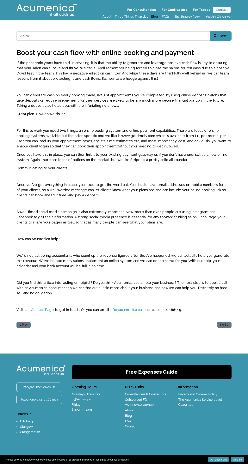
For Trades (201, 10)
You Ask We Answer (219, 16)
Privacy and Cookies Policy (197, 394)
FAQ (128, 421)
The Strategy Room (187, 16)
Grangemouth (30, 432)
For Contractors (174, 10)
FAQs (166, 16)
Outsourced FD (136, 400)
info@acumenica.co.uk (128, 310)
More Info (238, 459)
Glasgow (26, 427)
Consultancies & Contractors (145, 394)
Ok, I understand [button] (218, 459)
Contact (222, 10)
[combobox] (124, 36)
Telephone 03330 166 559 (39, 399)
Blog (154, 16)
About (106, 16)
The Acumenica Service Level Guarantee (200, 402)
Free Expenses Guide (152, 372)
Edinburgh (27, 421)
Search (222, 36)
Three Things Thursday (131, 16)
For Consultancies (141, 10)
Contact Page (42, 310)
